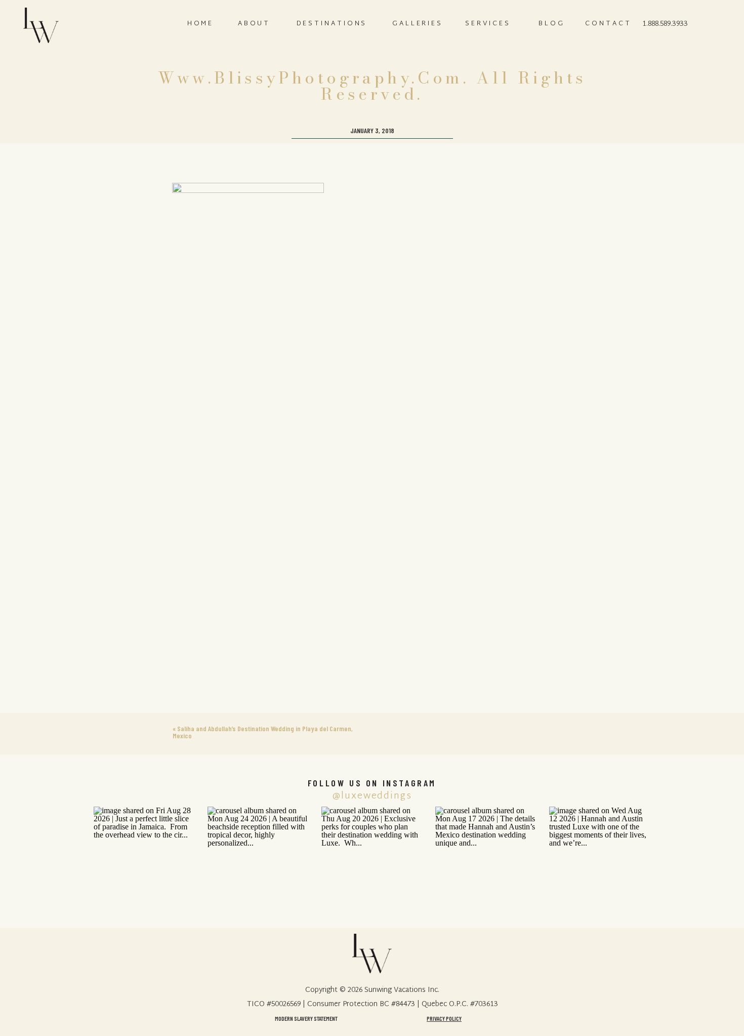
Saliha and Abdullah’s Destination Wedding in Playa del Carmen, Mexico (263, 732)
